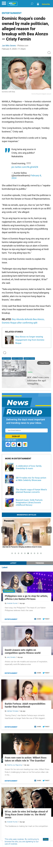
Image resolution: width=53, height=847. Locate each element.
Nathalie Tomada (12, 711)
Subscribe (46, 4)
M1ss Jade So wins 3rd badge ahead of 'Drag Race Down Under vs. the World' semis (26, 814)
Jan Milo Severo (9, 45)
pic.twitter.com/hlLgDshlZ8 (24, 167)
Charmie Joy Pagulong (14, 765)
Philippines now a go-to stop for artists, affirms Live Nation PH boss (26, 597)
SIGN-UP (16, 436)
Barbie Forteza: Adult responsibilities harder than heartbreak (25, 705)
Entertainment (12, 13)
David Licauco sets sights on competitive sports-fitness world (22, 651)
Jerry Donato (11, 657)
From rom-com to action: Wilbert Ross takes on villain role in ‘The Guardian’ (25, 759)
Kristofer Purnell (12, 603)
